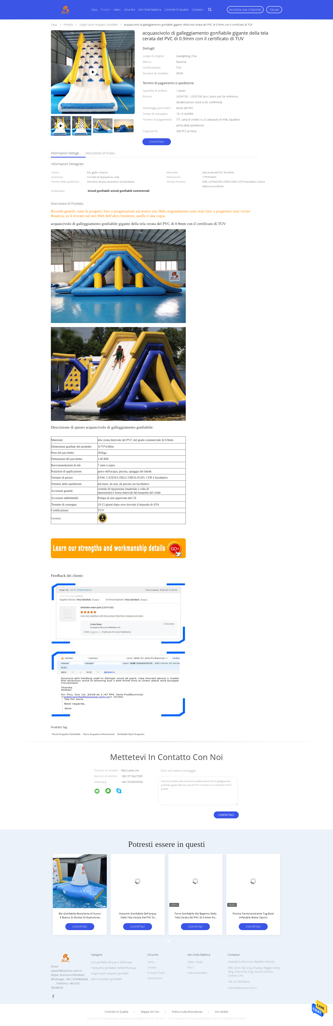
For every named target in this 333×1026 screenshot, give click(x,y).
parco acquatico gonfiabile (106, 979)
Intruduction (154, 978)
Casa (94, 9)
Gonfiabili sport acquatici (130, 734)
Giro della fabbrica (150, 9)
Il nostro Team (156, 973)
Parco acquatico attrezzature (99, 734)
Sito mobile (221, 1011)
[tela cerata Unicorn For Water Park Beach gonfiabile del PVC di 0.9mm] (250, 881)
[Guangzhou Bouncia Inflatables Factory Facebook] (53, 996)
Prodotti (105, 9)
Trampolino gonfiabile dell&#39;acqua (113, 968)
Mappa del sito (150, 1011)
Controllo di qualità (176, 9)
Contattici (197, 9)
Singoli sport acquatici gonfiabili (109, 973)
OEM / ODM (195, 962)
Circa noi (129, 9)
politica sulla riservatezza (187, 1011)
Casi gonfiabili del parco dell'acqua (111, 962)
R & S (191, 967)
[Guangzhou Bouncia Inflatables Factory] (99, 792)
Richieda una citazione (245, 10)
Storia (150, 962)
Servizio (151, 967)
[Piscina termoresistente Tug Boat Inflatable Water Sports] (134, 881)
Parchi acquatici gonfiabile (66, 734)
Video (117, 9)
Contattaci (156, 141)
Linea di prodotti (197, 973)
